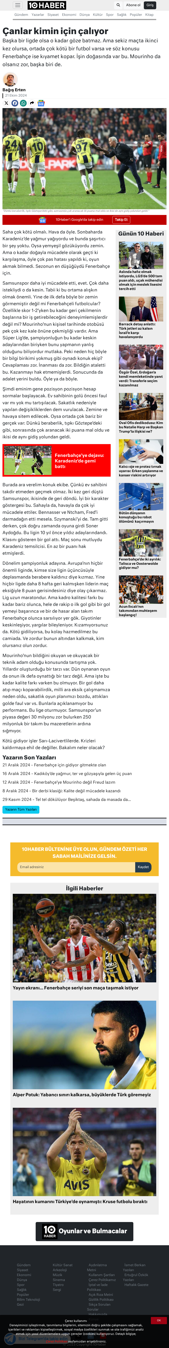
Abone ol (133, 5)
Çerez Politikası (57, 1341)
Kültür (98, 15)
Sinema (59, 1280)
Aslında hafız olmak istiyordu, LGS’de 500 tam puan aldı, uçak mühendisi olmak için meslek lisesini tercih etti (141, 280)
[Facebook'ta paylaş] (14, 103)
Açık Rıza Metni (101, 1295)
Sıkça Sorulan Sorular (98, 1307)
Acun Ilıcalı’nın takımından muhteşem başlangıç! (138, 611)
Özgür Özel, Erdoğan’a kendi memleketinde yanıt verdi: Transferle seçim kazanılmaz (141, 379)
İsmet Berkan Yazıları (134, 1268)
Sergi (57, 1290)
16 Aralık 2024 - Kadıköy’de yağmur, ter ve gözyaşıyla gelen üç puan (67, 774)
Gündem (21, 15)
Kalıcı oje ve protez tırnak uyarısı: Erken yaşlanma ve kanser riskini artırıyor (141, 471)
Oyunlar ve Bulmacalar (92, 1231)
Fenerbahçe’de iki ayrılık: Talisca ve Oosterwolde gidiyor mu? (140, 564)
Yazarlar (38, 15)
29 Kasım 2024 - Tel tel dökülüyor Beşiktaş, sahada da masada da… (66, 800)
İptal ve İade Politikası (97, 1287)
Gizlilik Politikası (101, 1300)
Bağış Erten (14, 90)
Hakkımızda (98, 1314)
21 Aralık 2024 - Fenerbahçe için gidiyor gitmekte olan (54, 765)
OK (159, 1320)
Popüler (136, 15)
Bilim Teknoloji (28, 1300)
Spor (110, 15)
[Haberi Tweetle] (6, 103)
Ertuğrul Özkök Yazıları (135, 1278)
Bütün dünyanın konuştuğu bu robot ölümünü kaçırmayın (136, 518)
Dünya (85, 15)
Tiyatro (58, 1285)
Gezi (20, 1304)
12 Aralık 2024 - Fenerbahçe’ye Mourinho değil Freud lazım (58, 782)
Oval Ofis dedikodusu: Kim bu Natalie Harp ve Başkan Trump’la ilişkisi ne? (141, 427)
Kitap (149, 15)
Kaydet (143, 867)
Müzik (57, 1275)
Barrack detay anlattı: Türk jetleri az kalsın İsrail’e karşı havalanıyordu (137, 331)
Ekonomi (69, 15)
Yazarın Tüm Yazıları (21, 809)
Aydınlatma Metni (97, 1268)
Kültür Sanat (63, 1265)
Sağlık (122, 15)
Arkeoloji (60, 1270)
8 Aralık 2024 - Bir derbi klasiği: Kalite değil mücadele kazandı (61, 791)
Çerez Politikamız (102, 1280)
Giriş (150, 5)
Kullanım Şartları (102, 1275)
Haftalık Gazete (136, 1285)
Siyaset (53, 15)
